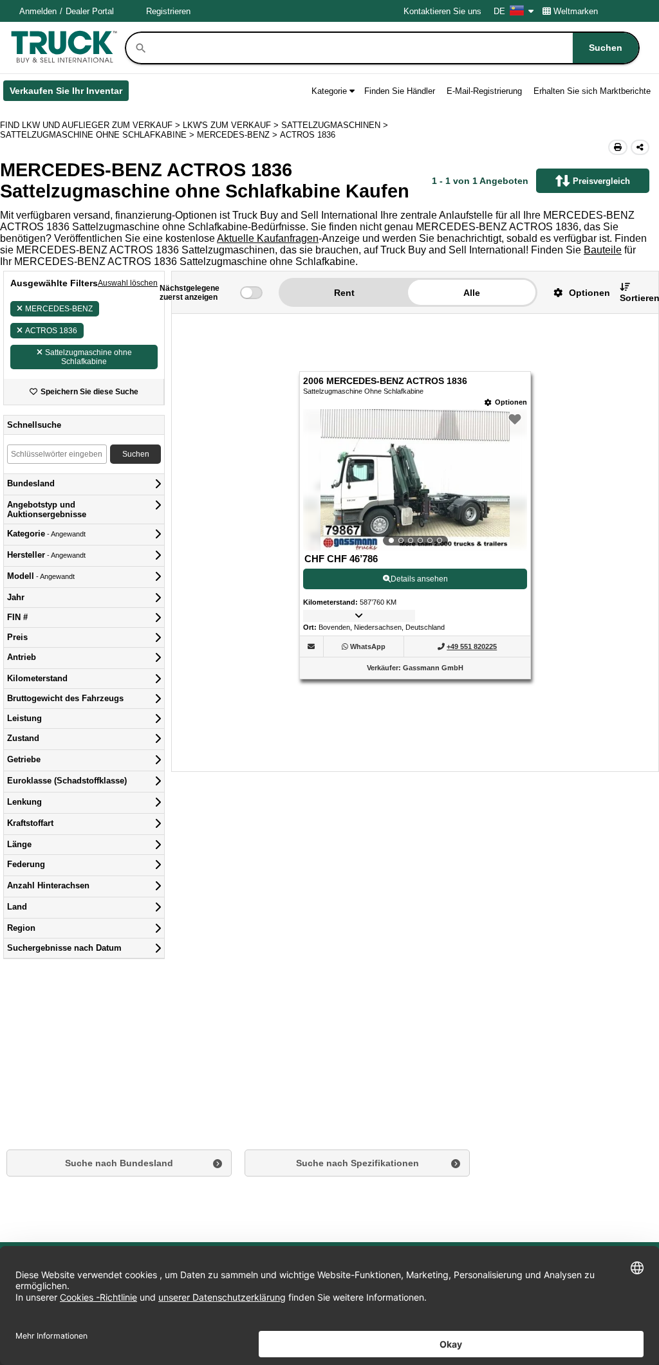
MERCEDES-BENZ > (238, 135)
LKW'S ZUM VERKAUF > (232, 125)
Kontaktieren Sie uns (442, 11)
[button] (577, 292)
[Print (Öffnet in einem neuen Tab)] (617, 147)
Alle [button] (471, 293)
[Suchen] (141, 48)
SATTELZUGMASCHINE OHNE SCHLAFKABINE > (98, 135)
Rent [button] (344, 293)
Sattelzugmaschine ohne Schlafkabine (88, 357)
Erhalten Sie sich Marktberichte (592, 91)
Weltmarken (575, 11)
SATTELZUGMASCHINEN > (336, 125)
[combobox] (393, 48)
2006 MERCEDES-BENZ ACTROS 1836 (385, 381)
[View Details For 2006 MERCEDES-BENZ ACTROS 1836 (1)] (415, 480)
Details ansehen (419, 578)
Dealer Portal (90, 11)
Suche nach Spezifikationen (357, 1163)
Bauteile (603, 249)
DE (499, 11)
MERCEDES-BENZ (59, 308)
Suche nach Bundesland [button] (119, 1163)
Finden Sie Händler (399, 91)
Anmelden (38, 11)
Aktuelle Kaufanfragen (268, 238)
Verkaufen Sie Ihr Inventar (69, 93)
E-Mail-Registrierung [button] (484, 91)
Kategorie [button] (329, 91)
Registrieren (168, 11)
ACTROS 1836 (51, 330)
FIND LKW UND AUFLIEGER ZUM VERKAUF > (91, 125)
